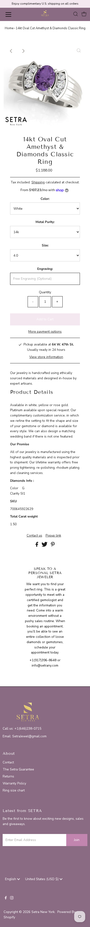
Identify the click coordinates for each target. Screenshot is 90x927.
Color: (45, 198)
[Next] (23, 51)
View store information (46, 357)
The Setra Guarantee (18, 769)
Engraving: (45, 268)
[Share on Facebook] (37, 545)
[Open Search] (75, 15)
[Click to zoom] (78, 51)
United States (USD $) (42, 879)
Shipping (38, 182)
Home (9, 28)
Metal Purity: (45, 222)
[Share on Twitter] (45, 545)
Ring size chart (14, 790)
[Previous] (11, 51)
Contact (8, 762)
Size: (45, 245)
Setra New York (43, 912)
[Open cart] (84, 14)
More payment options (45, 331)
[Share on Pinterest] (53, 545)
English (11, 879)
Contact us (34, 535)
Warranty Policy (14, 783)
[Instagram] (12, 898)
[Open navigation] (12, 14)
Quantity (45, 292)
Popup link (53, 535)
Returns (8, 776)
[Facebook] (6, 898)
